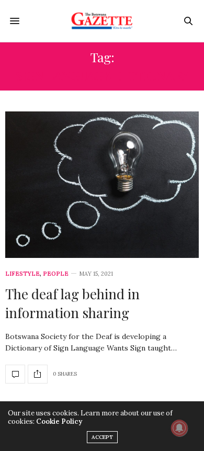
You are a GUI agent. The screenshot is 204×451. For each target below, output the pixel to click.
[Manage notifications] (179, 428)
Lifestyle (22, 274)
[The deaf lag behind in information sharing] (102, 184)
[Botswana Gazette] (102, 20)
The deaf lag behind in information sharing (72, 303)
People (56, 274)
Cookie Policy (59, 421)
